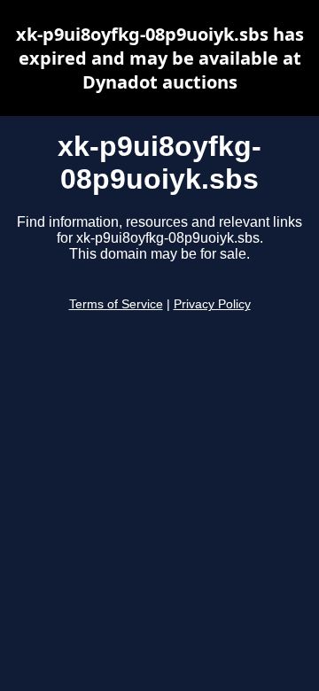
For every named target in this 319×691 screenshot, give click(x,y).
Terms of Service (116, 304)
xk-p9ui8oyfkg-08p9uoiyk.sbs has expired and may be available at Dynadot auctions (160, 58)
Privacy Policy (212, 304)
